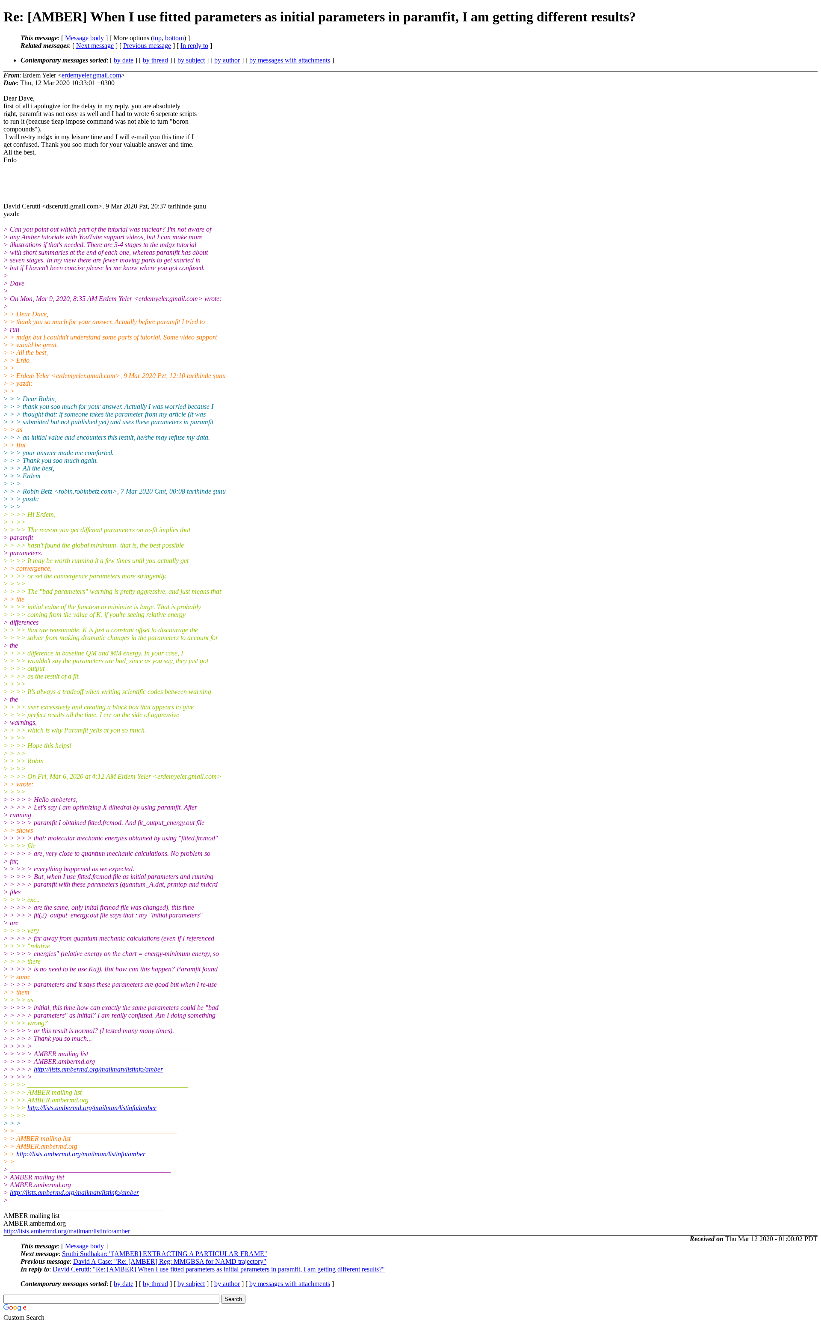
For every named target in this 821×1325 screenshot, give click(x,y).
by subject (191, 60)
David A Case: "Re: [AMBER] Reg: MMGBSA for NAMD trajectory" (169, 1261)
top (157, 38)
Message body (84, 38)
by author (227, 60)
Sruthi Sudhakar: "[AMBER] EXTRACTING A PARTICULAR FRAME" (164, 1253)
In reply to (194, 45)
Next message (95, 45)
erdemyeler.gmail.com (91, 75)
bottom (174, 38)
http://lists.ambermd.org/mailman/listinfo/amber (98, 1069)
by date (123, 60)
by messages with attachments (289, 60)
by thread (155, 60)
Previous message (147, 45)
